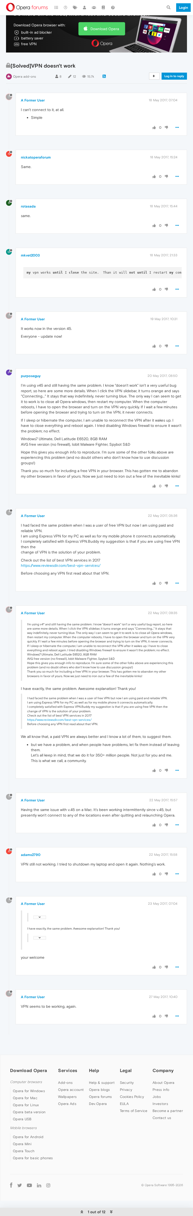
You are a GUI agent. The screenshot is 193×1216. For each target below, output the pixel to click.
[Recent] (66, 7)
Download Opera (104, 29)
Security (127, 1083)
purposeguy (31, 376)
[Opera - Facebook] (11, 1185)
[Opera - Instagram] (48, 1185)
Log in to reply (174, 76)
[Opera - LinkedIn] (39, 1185)
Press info (161, 1090)
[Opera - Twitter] (19, 1185)
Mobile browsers (23, 1128)
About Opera (163, 1083)
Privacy (126, 1090)
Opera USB (22, 1119)
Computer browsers (26, 1082)
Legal (126, 1070)
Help (94, 1070)
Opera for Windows (29, 1091)
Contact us (162, 1118)
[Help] (113, 7)
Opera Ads (67, 1104)
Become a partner (168, 1111)
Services (67, 1070)
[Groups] (94, 7)
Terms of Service (134, 1111)
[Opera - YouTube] (29, 1185)
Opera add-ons (24, 76)
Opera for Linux (26, 1105)
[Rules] (103, 7)
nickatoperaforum (36, 157)
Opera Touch (23, 1151)
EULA (124, 1104)
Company (163, 1070)
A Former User (33, 100)
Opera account (71, 1090)
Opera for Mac (25, 1098)
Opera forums (100, 1097)
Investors (160, 1104)
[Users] (84, 7)
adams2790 (30, 855)
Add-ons (65, 1083)
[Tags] (75, 7)
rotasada (28, 206)
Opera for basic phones (33, 1158)
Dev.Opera (98, 1104)
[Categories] (56, 7)
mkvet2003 (30, 255)
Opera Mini (22, 1144)
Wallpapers (67, 1097)
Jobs (157, 1097)
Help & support (102, 1083)
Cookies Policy (132, 1097)
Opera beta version (29, 1112)
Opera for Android (28, 1137)
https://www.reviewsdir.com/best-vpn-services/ (61, 565)
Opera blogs (99, 1090)
